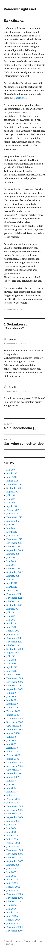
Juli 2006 (11, 824)
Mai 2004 (11, 908)
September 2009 (15, 689)
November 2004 (14, 897)
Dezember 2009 (14, 678)
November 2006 (14, 810)
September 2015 (14, 488)
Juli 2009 (11, 693)
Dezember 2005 (14, 850)
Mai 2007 (11, 788)
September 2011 (14, 605)
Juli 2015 (10, 495)
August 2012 (12, 576)
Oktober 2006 (13, 813)
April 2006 (12, 835)
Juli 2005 (11, 868)
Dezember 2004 (14, 894)
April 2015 (11, 506)
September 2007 (14, 773)
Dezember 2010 (14, 638)
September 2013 (14, 550)
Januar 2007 (12, 802)
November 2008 (14, 722)
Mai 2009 (11, 700)
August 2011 (12, 608)
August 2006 (13, 821)
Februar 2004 (13, 919)
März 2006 (12, 839)
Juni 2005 (11, 872)
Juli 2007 (11, 780)
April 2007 (12, 791)
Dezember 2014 (14, 517)
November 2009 (14, 682)
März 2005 (12, 883)
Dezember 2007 (14, 762)
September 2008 (15, 729)
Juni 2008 (11, 740)
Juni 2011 (10, 616)
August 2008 (13, 733)
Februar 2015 (12, 510)
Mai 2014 (11, 528)
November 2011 (14, 597)
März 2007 (12, 795)
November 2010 (14, 641)
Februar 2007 (13, 799)
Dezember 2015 (14, 484)
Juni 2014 (11, 524)
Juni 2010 (11, 660)
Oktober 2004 (13, 901)
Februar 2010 (13, 674)
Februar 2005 (13, 886)
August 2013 (12, 554)
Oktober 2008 (13, 726)
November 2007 (14, 766)
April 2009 (12, 704)
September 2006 (15, 817)
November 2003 (14, 930)
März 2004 (12, 916)
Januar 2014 (12, 535)
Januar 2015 (12, 513)
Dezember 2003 (14, 927)
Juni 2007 (11, 784)
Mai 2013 (11, 565)
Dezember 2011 (14, 594)
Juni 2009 (11, 696)
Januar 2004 (12, 923)
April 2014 (11, 532)
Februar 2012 (13, 590)
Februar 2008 (13, 755)
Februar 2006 (13, 843)
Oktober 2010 (13, 645)
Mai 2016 (11, 469)
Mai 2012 (11, 579)
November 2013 (14, 543)
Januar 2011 (12, 634)
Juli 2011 (10, 612)
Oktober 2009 (13, 685)
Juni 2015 (11, 499)
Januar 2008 (12, 758)
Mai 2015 (10, 502)
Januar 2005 (12, 890)
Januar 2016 (12, 480)
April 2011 (11, 623)
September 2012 (14, 572)
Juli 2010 (10, 656)
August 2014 (12, 521)
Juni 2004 (11, 905)
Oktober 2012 (13, 568)
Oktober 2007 (13, 769)
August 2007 (12, 777)
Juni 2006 (11, 828)
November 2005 (14, 854)
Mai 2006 (11, 832)
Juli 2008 (11, 736)
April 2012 (11, 583)
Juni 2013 (11, 561)
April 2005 (12, 879)
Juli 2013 (10, 557)
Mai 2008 (11, 744)
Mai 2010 (11, 663)
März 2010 (11, 671)
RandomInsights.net (20, 9)
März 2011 (11, 627)
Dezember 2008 (14, 718)
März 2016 (11, 477)
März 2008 (12, 751)
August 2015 (12, 491)
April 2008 (12, 747)
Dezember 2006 (14, 806)
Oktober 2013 (13, 546)
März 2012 (11, 586)
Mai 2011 (10, 619)
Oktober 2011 (13, 601)
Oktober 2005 (13, 857)
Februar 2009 (13, 711)
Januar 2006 (12, 846)
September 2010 (14, 649)
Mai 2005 (11, 876)
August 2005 (12, 865)
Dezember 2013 (14, 539)
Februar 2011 (12, 630)
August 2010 (12, 652)
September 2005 (14, 861)
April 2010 (11, 667)
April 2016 (11, 473)
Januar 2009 (12, 715)
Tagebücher (20, 98)
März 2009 (12, 707)
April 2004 (12, 912)
